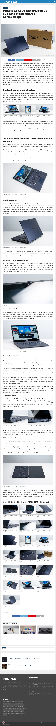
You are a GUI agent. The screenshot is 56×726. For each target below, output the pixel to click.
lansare (16, 711)
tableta (10, 708)
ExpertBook (25, 611)
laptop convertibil (47, 611)
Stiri (7, 722)
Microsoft (20, 706)
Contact (24, 722)
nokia (9, 711)
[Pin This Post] (28, 59)
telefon (8, 701)
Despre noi (17, 722)
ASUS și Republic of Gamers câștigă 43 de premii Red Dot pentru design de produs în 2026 (28, 638)
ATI (8, 713)
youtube (5, 708)
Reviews (12, 722)
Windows (19, 708)
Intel (16, 701)
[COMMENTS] (44, 59)
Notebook (21, 704)
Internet (5, 704)
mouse (4, 715)
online (4, 711)
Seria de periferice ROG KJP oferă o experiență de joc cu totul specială (10, 638)
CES (16, 706)
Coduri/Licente (41, 722)
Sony (13, 706)
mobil (9, 703)
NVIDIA (4, 706)
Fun (13, 703)
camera (5, 713)
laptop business (37, 611)
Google (9, 706)
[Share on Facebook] (11, 59)
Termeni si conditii (32, 722)
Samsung (21, 701)
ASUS (12, 611)
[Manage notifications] (3, 722)
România (17, 713)
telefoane (17, 703)
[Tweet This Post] (20, 59)
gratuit (22, 713)
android (5, 703)
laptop (31, 611)
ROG (22, 703)
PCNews (6, 20)
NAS (12, 711)
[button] (11, 111)
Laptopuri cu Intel (8, 612)
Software (21, 711)
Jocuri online (11, 704)
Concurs (12, 713)
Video (13, 701)
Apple (14, 708)
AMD (17, 704)
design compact (18, 611)
